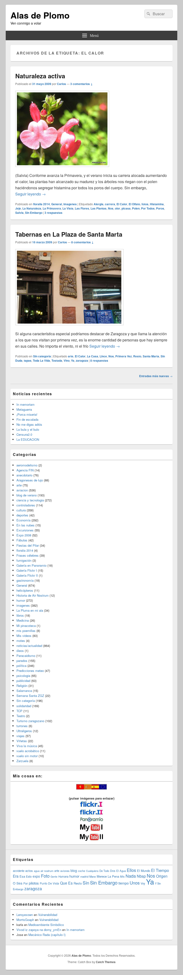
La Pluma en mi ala (29, 610)
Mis (122, 876)
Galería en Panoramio (31, 565)
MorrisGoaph (25, 919)
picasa (126, 208)
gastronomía (25, 580)
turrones (22, 726)
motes (20, 640)
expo (36, 876)
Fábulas (21, 540)
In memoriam (25, 404)
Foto (45, 876)
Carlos (61, 84)
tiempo (123, 882)
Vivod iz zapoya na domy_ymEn (38, 929)
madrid (84, 876)
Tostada (56, 360)
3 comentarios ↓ (81, 84)
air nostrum (47, 871)
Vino (67, 360)
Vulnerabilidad (47, 914)
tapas (27, 360)
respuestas (53, 212)
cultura (21, 510)
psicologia (23, 675)
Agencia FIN (25, 470)
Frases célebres (27, 555)
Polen (136, 208)
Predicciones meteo (30, 670)
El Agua (121, 871)
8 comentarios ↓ (82, 242)
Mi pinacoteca (26, 625)
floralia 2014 (41, 204)
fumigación (23, 560)
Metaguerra (24, 409)
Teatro (20, 716)
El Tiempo (160, 870)
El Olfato (134, 204)
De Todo (104, 871)
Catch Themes (106, 962)
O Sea (17, 883)
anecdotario (24, 475)
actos (29, 870)
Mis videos (23, 635)
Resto (137, 356)
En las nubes (25, 525)
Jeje (18, 208)
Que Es (66, 882)
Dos (112, 871)
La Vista (67, 208)
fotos (145, 204)
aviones (65, 871)
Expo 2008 (23, 535)
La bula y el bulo (27, 429)
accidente (18, 871)
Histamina (157, 204)
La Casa (92, 356)
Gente (54, 876)
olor (117, 208)
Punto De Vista (49, 883)
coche (81, 871)
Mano (92, 876)
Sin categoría (42, 356)
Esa (22, 876)
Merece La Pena (108, 876)
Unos (135, 883)
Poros (160, 208)
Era (16, 876)
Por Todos (148, 208)
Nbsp (141, 876)
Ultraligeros (24, 731)
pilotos (34, 882)
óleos (20, 650)
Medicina (22, 620)
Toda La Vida (41, 360)
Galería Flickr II (27, 575)
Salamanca (24, 690)
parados (21, 660)
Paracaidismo (25, 655)
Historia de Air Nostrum (32, 595)
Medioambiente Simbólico (46, 924)
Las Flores (82, 208)
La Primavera (52, 208)
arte (70, 356)
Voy (143, 883)
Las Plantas (99, 208)
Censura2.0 (24, 434)
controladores (25, 505)
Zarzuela (22, 761)
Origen (162, 876)
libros (20, 615)
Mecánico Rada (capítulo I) (47, 934)
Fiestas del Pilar (27, 545)
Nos (110, 208)
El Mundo (143, 870)
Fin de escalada (27, 419)
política (21, 665)
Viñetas (21, 741)
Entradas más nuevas (156, 376)
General (56, 204)
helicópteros (24, 590)
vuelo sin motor (27, 756)
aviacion (22, 490)
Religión (21, 685)
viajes (20, 736)
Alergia (98, 204)
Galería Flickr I (26, 570)
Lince (103, 356)
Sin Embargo (33, 212)
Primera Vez (123, 356)
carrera (110, 204)
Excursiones (25, 530)
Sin (86, 882)
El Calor (122, 204)
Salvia (19, 212)
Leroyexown (24, 914)
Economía (23, 520)
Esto (29, 876)
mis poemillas (26, 630)
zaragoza (82, 360)
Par (25, 883)
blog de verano (26, 495)
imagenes (70, 204)
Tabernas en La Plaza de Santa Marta (68, 234)
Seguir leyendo (30, 194)
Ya (72, 360)
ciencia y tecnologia (30, 500)
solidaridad (23, 706)
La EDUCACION (27, 439)
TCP (19, 711)
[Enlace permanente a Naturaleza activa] (62, 169)
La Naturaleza (31, 208)
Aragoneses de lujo (29, 480)
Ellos (131, 870)
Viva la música (26, 746)
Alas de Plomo (40, 15)
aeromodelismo (26, 465)
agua (37, 871)
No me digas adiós (29, 424)
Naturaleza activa (40, 75)
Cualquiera (92, 871)
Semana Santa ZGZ (30, 695)
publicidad (23, 680)
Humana (63, 876)
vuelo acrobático (27, 751)
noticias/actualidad (29, 645)
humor (20, 600)
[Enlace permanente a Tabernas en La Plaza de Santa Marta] (69, 327)
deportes (22, 515)
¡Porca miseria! (26, 414)
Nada (131, 876)
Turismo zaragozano (30, 721)
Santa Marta (151, 356)
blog (74, 870)
